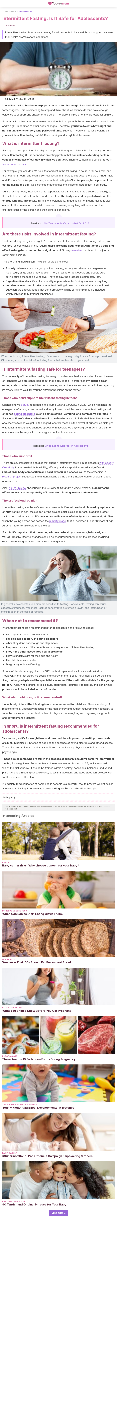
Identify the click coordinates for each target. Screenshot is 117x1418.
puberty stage (57, 520)
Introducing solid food (14, 911)
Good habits (8, 959)
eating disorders (24, 413)
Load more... (59, 1212)
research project (11, 476)
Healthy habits (25, 12)
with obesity (106, 462)
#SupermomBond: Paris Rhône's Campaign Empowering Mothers (47, 1156)
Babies (5, 862)
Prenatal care (9, 1056)
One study (8, 467)
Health (13, 12)
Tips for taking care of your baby (19, 1104)
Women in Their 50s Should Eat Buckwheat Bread (36, 962)
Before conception (12, 1008)
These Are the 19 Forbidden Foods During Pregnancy (39, 1059)
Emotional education (13, 1201)
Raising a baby (9, 1153)
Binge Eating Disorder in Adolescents (66, 445)
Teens (5, 12)
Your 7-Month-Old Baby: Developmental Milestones (38, 1107)
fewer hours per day (14, 164)
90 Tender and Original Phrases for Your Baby (34, 1204)
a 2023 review (17, 487)
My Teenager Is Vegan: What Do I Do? (66, 223)
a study (25, 404)
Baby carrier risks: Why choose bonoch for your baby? (40, 865)
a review (77, 250)
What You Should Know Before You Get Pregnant (36, 1010)
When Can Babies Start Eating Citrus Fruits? (32, 914)
